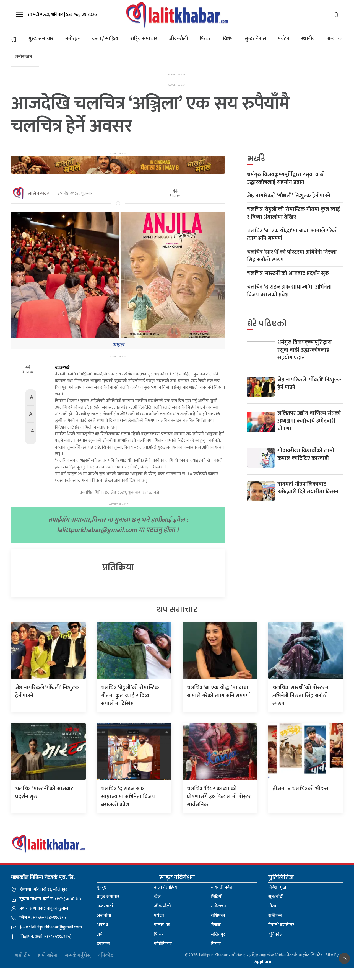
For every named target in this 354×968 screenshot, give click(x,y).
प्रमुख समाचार (108, 896)
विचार (216, 944)
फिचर (205, 39)
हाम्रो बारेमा (48, 955)
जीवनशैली (178, 39)
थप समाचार (177, 609)
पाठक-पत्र (162, 925)
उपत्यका (103, 944)
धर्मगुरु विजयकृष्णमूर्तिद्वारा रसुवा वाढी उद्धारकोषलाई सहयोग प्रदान (286, 178)
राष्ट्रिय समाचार (143, 39)
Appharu (262, 962)
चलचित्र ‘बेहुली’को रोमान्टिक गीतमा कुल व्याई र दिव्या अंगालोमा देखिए (293, 213)
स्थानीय (308, 39)
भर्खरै (256, 158)
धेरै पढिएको (267, 323)
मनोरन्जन (218, 906)
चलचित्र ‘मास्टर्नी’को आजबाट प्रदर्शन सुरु (288, 273)
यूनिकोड (275, 934)
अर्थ (100, 934)
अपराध (102, 925)
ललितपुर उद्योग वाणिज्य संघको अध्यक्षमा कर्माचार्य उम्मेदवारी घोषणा (309, 420)
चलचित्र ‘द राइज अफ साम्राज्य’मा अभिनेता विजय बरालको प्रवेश (289, 290)
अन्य (331, 39)
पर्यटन (283, 39)
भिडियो (216, 896)
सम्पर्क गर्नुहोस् (78, 955)
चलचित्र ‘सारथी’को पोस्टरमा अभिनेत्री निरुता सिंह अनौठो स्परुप (292, 256)
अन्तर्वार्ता (104, 915)
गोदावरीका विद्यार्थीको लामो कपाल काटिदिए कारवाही (305, 454)
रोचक (216, 925)
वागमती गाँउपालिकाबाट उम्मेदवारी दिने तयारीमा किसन (307, 487)
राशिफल (218, 915)
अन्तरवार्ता (105, 906)
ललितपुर (218, 934)
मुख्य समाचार (40, 39)
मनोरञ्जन (72, 39)
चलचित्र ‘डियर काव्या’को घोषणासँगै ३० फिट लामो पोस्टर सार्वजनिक (219, 796)
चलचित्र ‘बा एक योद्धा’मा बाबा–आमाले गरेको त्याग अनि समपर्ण (292, 234)
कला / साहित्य (105, 39)
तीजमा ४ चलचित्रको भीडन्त (300, 788)
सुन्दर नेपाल (255, 39)
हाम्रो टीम (23, 955)
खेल (157, 896)
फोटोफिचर (163, 944)
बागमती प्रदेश (222, 887)
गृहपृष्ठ (101, 887)
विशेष (228, 39)
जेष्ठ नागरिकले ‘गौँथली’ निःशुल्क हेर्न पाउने (288, 196)
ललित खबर (38, 194)
